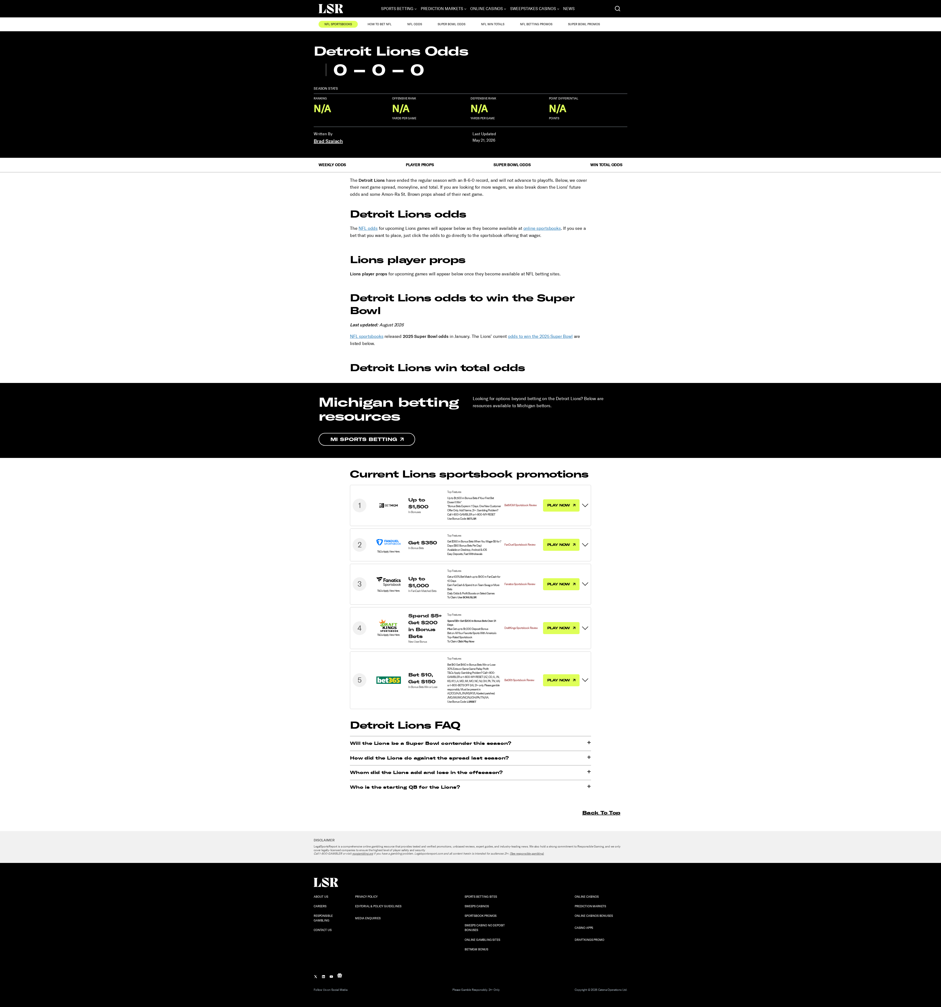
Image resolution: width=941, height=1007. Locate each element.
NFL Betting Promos (536, 24)
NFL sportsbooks (367, 336)
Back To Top (601, 813)
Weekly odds (332, 164)
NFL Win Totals (492, 24)
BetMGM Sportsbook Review (520, 505)
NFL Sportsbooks (338, 24)
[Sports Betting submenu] (415, 9)
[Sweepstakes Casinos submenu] (558, 9)
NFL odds (368, 228)
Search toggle (617, 8)
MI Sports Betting (363, 439)
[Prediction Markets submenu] (465, 9)
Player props (420, 164)
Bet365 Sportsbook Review (519, 680)
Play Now (559, 505)
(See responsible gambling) (527, 853)
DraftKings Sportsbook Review (521, 628)
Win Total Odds (606, 164)
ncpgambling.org (362, 853)
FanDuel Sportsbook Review (519, 544)
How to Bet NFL (380, 24)
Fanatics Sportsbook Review (519, 584)
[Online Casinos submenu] (505, 9)
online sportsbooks (542, 228)
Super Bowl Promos (584, 24)
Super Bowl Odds (451, 24)
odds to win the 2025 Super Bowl (540, 336)
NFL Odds (414, 24)
